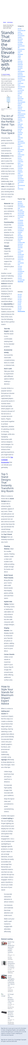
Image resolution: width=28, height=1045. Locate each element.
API (18, 183)
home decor (20, 78)
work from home (21, 215)
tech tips (19, 81)
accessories (20, 66)
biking (19, 136)
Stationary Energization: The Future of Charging (11, 964)
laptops (19, 139)
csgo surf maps (21, 213)
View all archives (21, 311)
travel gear (20, 129)
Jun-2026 (19, 309)
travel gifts (20, 134)
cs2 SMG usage (21, 254)
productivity (20, 73)
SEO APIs (19, 28)
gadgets (19, 56)
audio (19, 148)
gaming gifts (20, 137)
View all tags (20, 281)
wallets (19, 173)
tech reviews (20, 39)
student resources (21, 117)
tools (19, 95)
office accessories (21, 142)
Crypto (19, 153)
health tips (20, 108)
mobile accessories (21, 113)
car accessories (21, 90)
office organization (21, 102)
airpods (19, 240)
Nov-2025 (20, 296)
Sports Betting (20, 178)
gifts (18, 47)
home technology (21, 49)
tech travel (20, 96)
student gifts (20, 124)
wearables (20, 125)
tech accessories (21, 35)
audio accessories (21, 86)
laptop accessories (21, 110)
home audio (20, 62)
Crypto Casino (20, 83)
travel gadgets (20, 127)
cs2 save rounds (21, 211)
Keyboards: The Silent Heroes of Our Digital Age (11, 1014)
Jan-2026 (19, 302)
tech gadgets (20, 42)
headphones (20, 171)
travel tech (20, 50)
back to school (20, 98)
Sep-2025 (20, 301)
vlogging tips (20, 132)
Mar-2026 (20, 308)
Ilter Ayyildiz (20, 210)
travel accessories (21, 79)
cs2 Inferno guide (21, 242)
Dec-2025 (20, 299)
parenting (20, 93)
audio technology (21, 45)
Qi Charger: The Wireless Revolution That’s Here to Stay (11, 998)
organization (20, 168)
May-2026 (20, 294)
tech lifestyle (20, 175)
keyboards (20, 166)
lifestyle (19, 69)
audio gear (20, 88)
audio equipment (21, 71)
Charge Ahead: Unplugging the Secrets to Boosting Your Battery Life (11, 980)
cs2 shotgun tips (21, 271)
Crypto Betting (20, 182)
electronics (20, 170)
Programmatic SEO (21, 30)
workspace (20, 40)
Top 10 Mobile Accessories (7, 459)
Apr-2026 (19, 306)
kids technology (21, 115)
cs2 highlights (20, 220)
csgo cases (20, 266)
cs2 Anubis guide (21, 279)
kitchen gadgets (21, 149)
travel (19, 122)
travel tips (20, 156)
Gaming (19, 32)
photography (20, 74)
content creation (21, 154)
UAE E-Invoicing (21, 180)
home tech (20, 176)
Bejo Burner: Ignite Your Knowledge (13, 6)
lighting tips (20, 107)
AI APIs (19, 57)
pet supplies (20, 68)
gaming (19, 112)
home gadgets (20, 141)
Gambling (20, 37)
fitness (19, 85)
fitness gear (20, 91)
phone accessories (21, 76)
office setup (20, 151)
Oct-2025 (19, 297)
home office (20, 33)
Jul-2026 (19, 304)
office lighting (20, 165)
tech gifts (19, 131)
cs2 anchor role (21, 228)
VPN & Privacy (20, 188)
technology (10, 22)
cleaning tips (20, 64)
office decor (20, 100)
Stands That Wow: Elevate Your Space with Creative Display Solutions (11, 947)
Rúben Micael (20, 205)
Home (4, 22)
